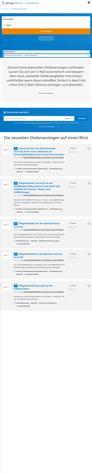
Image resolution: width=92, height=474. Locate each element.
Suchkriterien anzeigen (46, 126)
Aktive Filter (6, 48)
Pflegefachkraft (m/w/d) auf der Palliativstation (33, 287)
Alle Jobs (17, 157)
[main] (46, 160)
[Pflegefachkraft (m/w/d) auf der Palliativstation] (6, 287)
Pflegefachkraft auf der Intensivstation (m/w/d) (37, 225)
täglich (68, 118)
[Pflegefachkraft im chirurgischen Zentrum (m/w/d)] (6, 255)
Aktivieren (82, 118)
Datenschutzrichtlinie (29, 123)
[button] (46, 31)
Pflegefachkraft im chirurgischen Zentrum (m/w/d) (38, 255)
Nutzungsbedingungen (42, 123)
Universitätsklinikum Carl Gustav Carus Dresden (43, 158)
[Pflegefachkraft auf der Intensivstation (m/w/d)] (6, 225)
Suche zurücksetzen (46, 93)
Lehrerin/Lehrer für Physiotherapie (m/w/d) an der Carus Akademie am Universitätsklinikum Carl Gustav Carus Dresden (39, 152)
